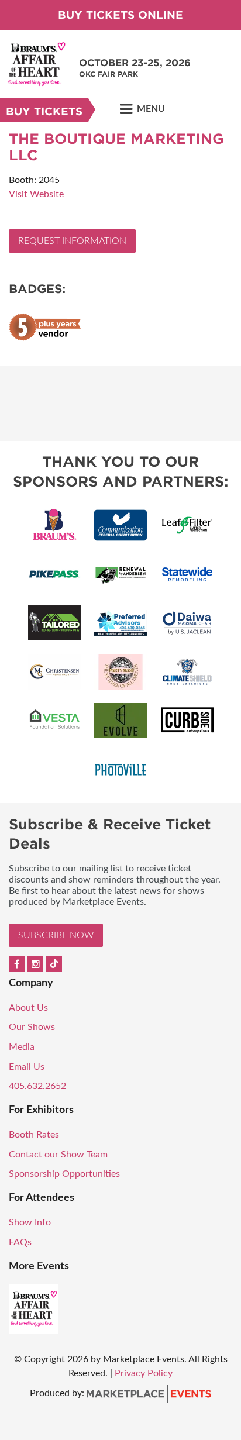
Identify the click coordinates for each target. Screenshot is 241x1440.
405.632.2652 (37, 1086)
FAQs (20, 1242)
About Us (28, 1007)
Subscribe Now (56, 935)
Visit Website (36, 194)
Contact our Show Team (58, 1154)
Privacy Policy (144, 1373)
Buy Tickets (44, 111)
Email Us (26, 1067)
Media (22, 1047)
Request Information (72, 241)
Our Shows (32, 1027)
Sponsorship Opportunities (64, 1174)
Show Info (30, 1222)
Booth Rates (34, 1134)
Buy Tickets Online (120, 15)
